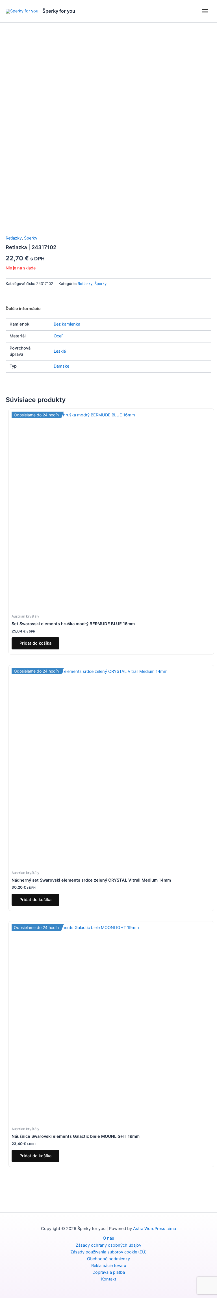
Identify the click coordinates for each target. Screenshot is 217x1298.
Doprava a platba (108, 1272)
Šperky (30, 238)
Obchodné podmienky (108, 1258)
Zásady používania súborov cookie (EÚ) (108, 1252)
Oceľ (58, 336)
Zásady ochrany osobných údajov (108, 1245)
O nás (108, 1238)
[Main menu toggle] (205, 11)
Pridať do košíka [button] (35, 643)
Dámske (61, 366)
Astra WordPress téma (154, 1228)
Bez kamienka (67, 324)
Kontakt (108, 1279)
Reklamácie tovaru (108, 1265)
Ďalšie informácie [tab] (23, 308)
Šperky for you (58, 11)
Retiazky (14, 238)
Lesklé (60, 351)
